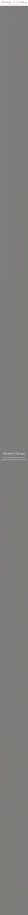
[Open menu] (26, 3)
